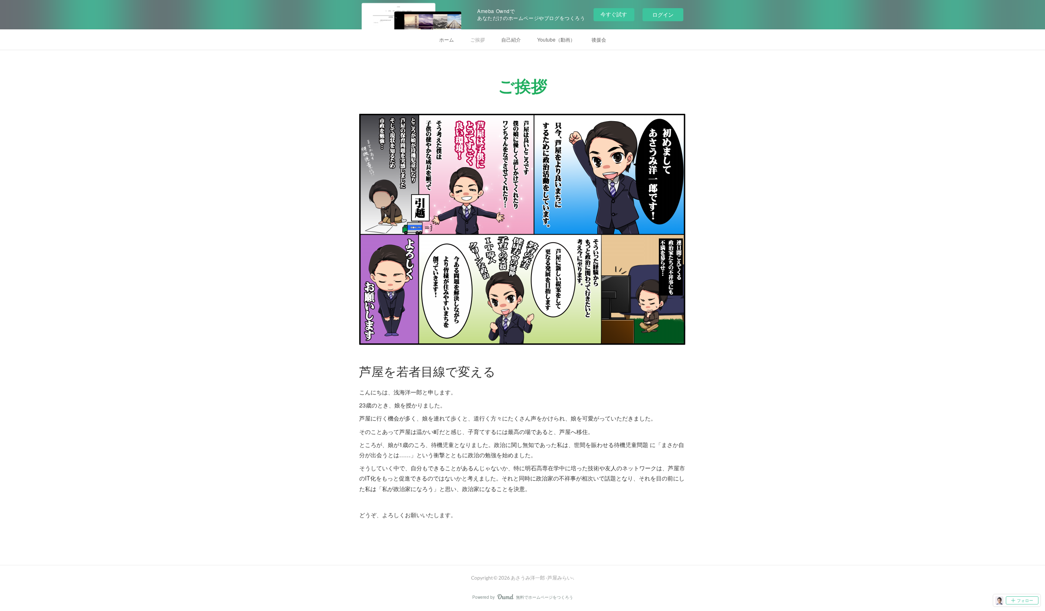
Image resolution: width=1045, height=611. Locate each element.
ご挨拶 (477, 39)
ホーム (446, 39)
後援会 (598, 39)
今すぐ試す (613, 14)
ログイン (663, 14)
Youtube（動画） (556, 39)
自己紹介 (511, 39)
